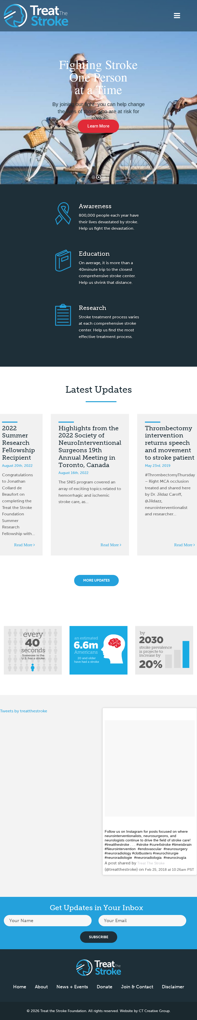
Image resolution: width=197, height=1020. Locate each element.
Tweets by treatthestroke (23, 711)
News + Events (72, 987)
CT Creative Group (154, 1011)
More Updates (96, 580)
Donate (104, 987)
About (41, 987)
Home (19, 987)
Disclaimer (173, 987)
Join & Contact (137, 987)
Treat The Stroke (151, 863)
